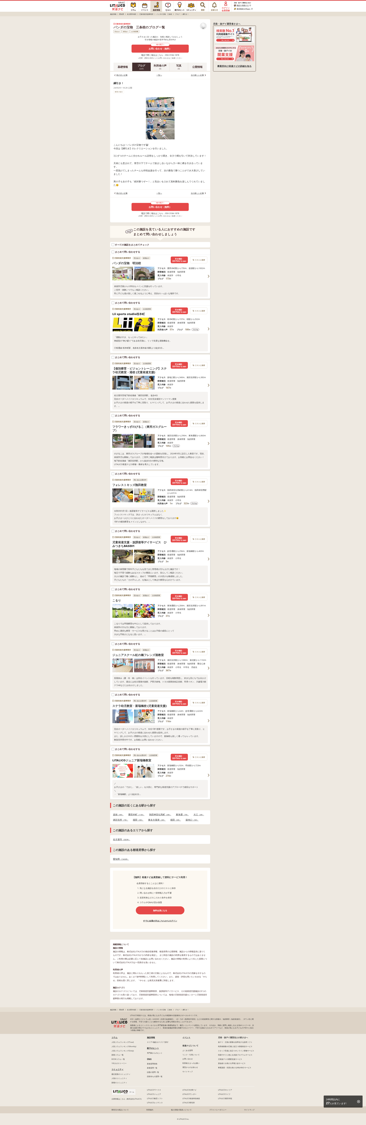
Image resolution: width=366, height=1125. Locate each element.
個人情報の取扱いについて (181, 1110)
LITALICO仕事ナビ (189, 1090)
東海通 (181, 814)
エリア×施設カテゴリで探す (158, 1042)
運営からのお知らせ (190, 1067)
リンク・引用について (191, 1054)
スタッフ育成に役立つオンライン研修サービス (236, 1050)
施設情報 (151, 1037)
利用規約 (149, 1110)
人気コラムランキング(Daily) (123, 1050)
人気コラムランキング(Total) (123, 1042)
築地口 (191, 819)
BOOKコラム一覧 (118, 1059)
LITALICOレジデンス (155, 1102)
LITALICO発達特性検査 (191, 1098)
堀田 (137, 819)
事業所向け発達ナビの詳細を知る (234, 66)
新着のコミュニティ (119, 1082)
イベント (186, 1037)
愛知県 (120, 859)
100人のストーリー (119, 1063)
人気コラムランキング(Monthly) (124, 1046)
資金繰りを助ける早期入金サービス (231, 1063)
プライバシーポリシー (217, 1110)
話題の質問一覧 (153, 1072)
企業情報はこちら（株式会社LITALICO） (127, 1099)
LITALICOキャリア (225, 1090)
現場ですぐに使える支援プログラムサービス (235, 1055)
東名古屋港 (156, 819)
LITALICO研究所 (188, 1102)
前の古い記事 (122, 75)
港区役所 (120, 819)
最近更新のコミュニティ (121, 1074)
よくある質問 (187, 1050)
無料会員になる (160, 910)
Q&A (149, 1059)
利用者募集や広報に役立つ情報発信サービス (235, 1046)
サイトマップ (187, 1071)
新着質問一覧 (152, 1068)
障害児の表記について (120, 1110)
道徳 (117, 814)
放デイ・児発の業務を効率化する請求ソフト (235, 1042)
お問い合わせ (187, 1059)
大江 (197, 814)
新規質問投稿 (152, 1064)
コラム (115, 1037)
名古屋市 (121, 839)
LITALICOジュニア (154, 1094)
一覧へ (159, 75)
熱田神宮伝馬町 (159, 814)
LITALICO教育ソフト (155, 1098)
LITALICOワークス (154, 1090)
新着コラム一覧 (118, 1055)
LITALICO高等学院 (225, 1098)
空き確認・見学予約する (179, 260)
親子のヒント (153, 1048)
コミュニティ (118, 1069)
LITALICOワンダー (189, 1094)
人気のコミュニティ (119, 1078)
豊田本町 (135, 814)
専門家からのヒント (154, 1053)
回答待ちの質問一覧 (154, 1076)
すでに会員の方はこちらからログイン (160, 920)
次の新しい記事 (197, 75)
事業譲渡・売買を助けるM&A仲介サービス (234, 1067)
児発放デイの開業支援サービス (230, 1059)
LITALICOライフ (224, 1094)
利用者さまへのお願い (191, 1063)
